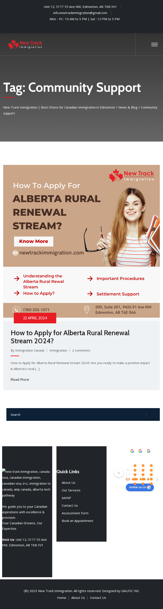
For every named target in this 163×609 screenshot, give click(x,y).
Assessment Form (75, 513)
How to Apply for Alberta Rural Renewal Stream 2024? (70, 337)
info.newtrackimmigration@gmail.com (80, 13)
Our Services (71, 490)
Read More (20, 379)
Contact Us (70, 505)
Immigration (58, 350)
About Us (68, 482)
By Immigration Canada (27, 350)
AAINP (66, 498)
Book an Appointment (77, 521)
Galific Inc (130, 591)
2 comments (81, 350)
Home (61, 597)
